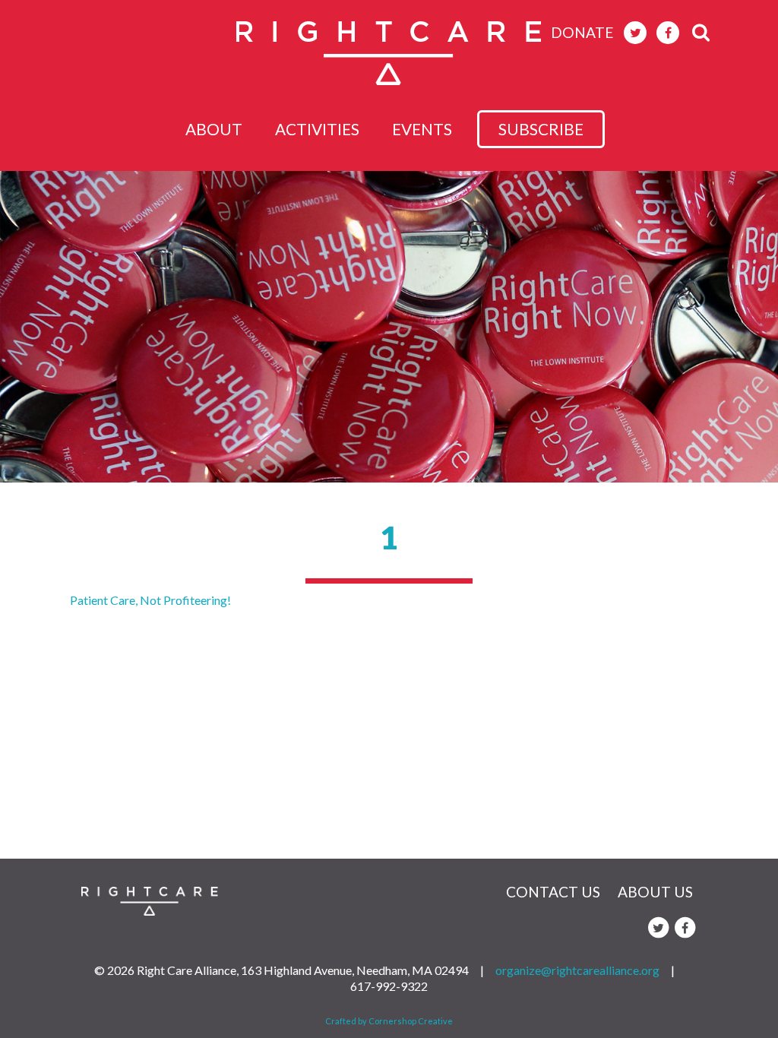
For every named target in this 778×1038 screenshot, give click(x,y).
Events (422, 128)
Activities (317, 128)
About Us (655, 891)
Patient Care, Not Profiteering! (150, 600)
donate (582, 32)
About (213, 128)
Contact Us (553, 891)
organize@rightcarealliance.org (577, 970)
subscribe (541, 128)
